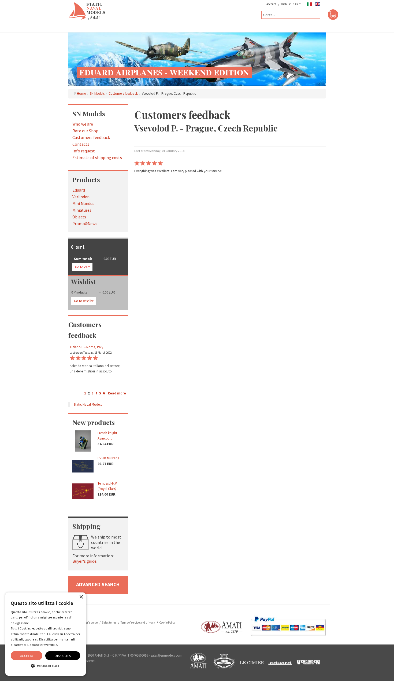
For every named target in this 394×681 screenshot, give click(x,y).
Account (271, 4)
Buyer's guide (84, 561)
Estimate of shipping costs (97, 157)
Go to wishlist (84, 301)
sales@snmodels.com (166, 655)
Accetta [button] (26, 656)
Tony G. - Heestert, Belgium (89, 347)
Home (81, 93)
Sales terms (109, 622)
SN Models (97, 93)
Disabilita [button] (63, 656)
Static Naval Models (88, 404)
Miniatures (81, 210)
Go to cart (82, 267)
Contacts (80, 144)
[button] (45, 666)
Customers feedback (123, 93)
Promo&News (84, 223)
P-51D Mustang (108, 458)
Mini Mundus (83, 203)
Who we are (82, 124)
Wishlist (286, 4)
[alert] (45, 634)
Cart (298, 4)
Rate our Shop (85, 130)
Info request (83, 150)
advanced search (98, 584)
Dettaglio (65, 645)
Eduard (78, 190)
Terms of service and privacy (138, 622)
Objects (79, 216)
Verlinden (81, 196)
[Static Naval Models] (87, 10)
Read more (117, 393)
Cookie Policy (167, 622)
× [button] (81, 597)
